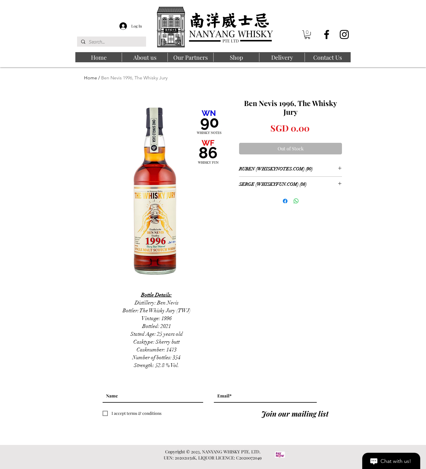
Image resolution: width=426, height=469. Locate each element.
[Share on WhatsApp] (296, 201)
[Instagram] (344, 34)
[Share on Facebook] (285, 201)
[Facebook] (327, 34)
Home (90, 78)
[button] (307, 34)
